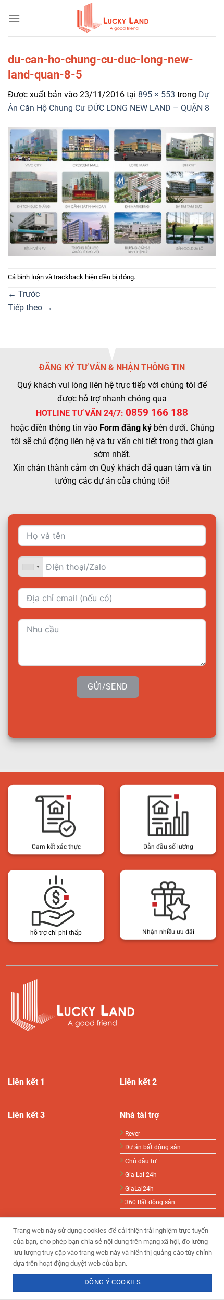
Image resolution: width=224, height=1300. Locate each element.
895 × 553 (156, 94)
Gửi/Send (108, 687)
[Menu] (14, 18)
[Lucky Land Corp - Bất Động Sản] (112, 18)
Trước (24, 294)
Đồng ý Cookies (112, 1282)
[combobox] (31, 567)
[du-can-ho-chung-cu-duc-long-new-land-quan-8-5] (112, 191)
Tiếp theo (30, 308)
